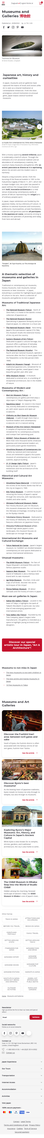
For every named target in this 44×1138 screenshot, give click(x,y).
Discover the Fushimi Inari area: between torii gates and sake (20, 737)
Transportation (8, 1075)
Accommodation (9, 1089)
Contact (16, 1121)
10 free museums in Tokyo (17, 685)
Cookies (20, 1128)
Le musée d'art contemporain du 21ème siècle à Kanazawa (22, 144)
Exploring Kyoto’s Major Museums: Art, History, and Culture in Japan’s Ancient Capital (19, 834)
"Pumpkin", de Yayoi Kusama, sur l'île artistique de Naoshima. (19, 265)
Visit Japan (6, 1103)
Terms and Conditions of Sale (16, 1125)
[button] (4, 126)
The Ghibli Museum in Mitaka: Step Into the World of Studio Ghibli (20, 885)
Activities (6, 1096)
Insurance (11, 1128)
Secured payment (22, 1132)
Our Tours (6, 1068)
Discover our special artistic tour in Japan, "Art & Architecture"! (22, 645)
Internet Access (8, 1082)
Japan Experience (9, 1062)
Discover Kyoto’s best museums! (16, 784)
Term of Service (30, 1128)
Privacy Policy (34, 1125)
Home (4, 996)
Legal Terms (26, 1121)
